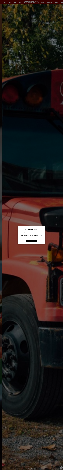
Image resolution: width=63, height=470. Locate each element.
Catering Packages (31, 241)
